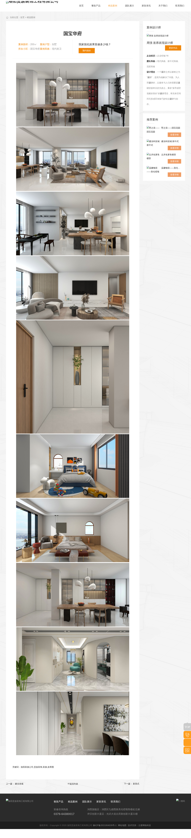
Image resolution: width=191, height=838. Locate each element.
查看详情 (174, 135)
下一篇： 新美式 (131, 784)
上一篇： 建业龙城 (14, 784)
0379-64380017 (64, 814)
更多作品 (173, 48)
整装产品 (58, 801)
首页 (22, 17)
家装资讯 (101, 801)
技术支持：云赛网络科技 (139, 825)
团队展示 (87, 801)
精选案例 (31, 17)
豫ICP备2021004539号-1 (105, 825)
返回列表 (74, 784)
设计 (149, 72)
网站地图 (122, 825)
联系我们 (115, 801)
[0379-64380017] (187, 734)
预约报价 (87, 50)
